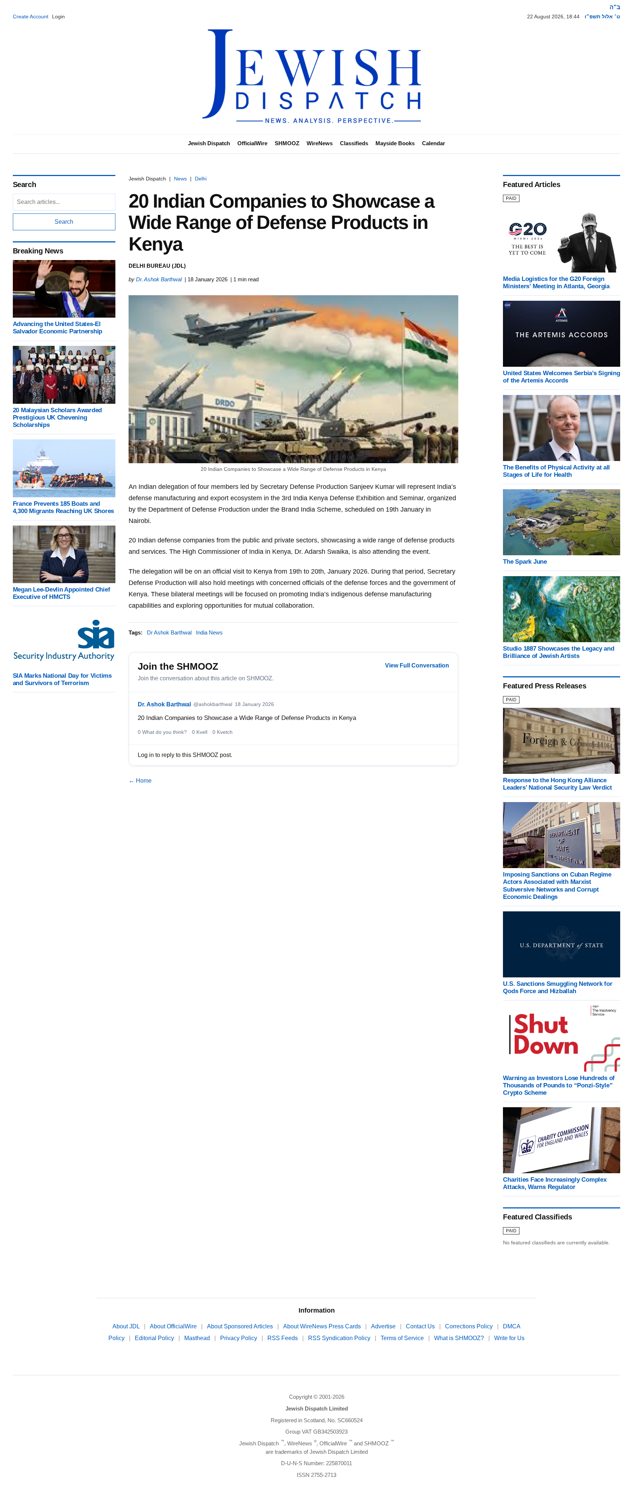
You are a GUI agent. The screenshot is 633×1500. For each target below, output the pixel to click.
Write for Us (509, 1338)
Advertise (384, 1326)
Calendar (433, 143)
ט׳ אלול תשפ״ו (602, 16)
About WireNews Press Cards (322, 1326)
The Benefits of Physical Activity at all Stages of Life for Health (556, 471)
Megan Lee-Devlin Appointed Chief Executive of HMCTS (61, 593)
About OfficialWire (174, 1326)
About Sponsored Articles (240, 1326)
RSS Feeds (283, 1338)
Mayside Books (395, 143)
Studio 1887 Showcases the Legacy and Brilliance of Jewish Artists (558, 652)
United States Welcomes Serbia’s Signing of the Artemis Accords (561, 377)
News (180, 179)
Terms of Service (403, 1338)
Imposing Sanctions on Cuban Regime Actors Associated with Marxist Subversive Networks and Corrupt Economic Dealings (557, 885)
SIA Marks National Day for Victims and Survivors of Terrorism (62, 679)
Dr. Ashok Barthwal (159, 279)
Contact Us (421, 1326)
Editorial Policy (155, 1338)
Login (58, 16)
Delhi (201, 179)
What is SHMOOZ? (459, 1338)
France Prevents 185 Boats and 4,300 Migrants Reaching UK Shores (63, 507)
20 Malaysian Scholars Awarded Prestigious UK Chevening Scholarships (57, 417)
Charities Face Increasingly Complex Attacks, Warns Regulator (554, 1183)
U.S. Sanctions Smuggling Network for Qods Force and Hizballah (557, 987)
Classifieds (354, 143)
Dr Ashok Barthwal (169, 632)
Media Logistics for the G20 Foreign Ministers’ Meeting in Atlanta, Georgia (556, 282)
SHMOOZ (287, 143)
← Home (140, 781)
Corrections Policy (469, 1326)
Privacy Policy (239, 1338)
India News (209, 632)
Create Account (30, 16)
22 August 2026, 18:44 (553, 16)
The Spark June (525, 561)
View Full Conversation (417, 665)
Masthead (197, 1338)
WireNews (320, 143)
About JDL (126, 1326)
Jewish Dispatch (209, 143)
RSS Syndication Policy (340, 1338)
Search (64, 222)
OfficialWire (252, 143)
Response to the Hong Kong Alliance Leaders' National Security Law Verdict (557, 784)
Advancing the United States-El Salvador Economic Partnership (58, 328)
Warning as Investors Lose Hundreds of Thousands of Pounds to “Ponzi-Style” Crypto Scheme (559, 1085)
